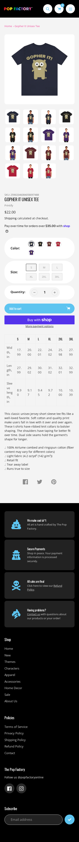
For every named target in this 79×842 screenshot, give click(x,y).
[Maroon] (49, 244)
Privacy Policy (14, 733)
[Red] (58, 244)
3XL (57, 277)
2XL (44, 277)
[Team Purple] (31, 252)
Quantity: (18, 292)
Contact (9, 753)
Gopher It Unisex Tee (27, 26)
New (7, 655)
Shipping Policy (15, 740)
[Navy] (31, 244)
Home (8, 26)
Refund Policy (13, 746)
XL (31, 277)
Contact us (33, 614)
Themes (9, 662)
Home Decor (13, 688)
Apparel (9, 675)
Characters (11, 668)
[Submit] (70, 819)
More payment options (39, 326)
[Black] (40, 244)
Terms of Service (16, 727)
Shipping (10, 218)
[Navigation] (70, 8)
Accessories (12, 681)
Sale (7, 695)
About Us (10, 701)
